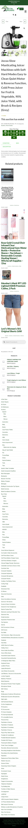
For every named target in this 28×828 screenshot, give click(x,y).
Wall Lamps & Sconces (7, 804)
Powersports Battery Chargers (9, 743)
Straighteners (4, 778)
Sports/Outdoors (6, 460)
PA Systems (4, 707)
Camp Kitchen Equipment (7, 550)
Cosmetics (5, 432)
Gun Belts (3, 632)
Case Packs (5, 514)
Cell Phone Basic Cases (7, 555)
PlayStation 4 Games (6, 722)
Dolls (2, 596)
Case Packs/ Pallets (7, 429)
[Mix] (17, 134)
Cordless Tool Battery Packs (8, 581)
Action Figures (4, 402)
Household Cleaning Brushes (8, 658)
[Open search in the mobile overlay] (14, 342)
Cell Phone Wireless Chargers (8, 560)
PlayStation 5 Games (6, 730)
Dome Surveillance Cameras (8, 599)
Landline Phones (5, 666)
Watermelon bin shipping (10, 447)
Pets (3, 534)
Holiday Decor (4, 648)
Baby (3, 424)
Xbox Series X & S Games (8, 814)
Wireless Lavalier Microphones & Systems (12, 807)
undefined (3, 794)
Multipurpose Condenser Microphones (11, 694)
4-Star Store (4, 399)
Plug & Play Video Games (7, 732)
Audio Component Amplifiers (8, 471)
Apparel (6, 335)
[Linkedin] (22, 131)
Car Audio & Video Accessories (9, 553)
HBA (3, 437)
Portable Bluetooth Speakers (8, 737)
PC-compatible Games (7, 717)
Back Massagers (5, 473)
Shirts (2, 768)
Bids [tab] (17, 143)
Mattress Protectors (6, 678)
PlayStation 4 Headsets (7, 725)
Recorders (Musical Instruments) (9, 748)
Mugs (2, 691)
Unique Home (4, 796)
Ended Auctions (15, 266)
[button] (24, 28)
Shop (21, 9)
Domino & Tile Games (6, 601)
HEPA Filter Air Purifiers (7, 645)
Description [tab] (7, 146)
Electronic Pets (5, 614)
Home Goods (9, 125)
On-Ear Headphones (6, 704)
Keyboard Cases (5, 663)
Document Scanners (6, 594)
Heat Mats (3, 642)
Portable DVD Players (6, 740)
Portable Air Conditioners (7, 735)
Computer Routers (6, 578)
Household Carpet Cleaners (8, 655)
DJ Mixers (3, 591)
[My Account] (15, 15)
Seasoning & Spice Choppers (8, 766)
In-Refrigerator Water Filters (8, 660)
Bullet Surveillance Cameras (8, 491)
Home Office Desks (6, 653)
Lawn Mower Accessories (7, 671)
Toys (3, 465)
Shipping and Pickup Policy (13, 823)
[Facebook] (5, 131)
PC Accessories (5, 709)
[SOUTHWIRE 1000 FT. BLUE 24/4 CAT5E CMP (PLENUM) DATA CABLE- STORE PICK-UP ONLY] (25, 21)
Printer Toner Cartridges (7, 745)
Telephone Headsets (6, 784)
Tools (3, 463)
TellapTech (12, 822)
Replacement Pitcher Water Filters (10, 758)
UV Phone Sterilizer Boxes (8, 802)
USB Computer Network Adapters (9, 799)
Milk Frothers (4, 689)
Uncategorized (5, 791)
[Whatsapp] (22, 134)
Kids (5, 414)
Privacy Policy (18, 822)
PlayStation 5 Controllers (7, 727)
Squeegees (4, 773)
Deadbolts (3, 586)
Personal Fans (4, 719)
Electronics (16, 205)
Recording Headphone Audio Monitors (10, 750)
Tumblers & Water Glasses (8, 789)
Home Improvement (7, 442)
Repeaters (3, 755)
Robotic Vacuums (5, 761)
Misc (20, 266)
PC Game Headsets (6, 712)
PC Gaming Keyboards (7, 714)
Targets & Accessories (7, 781)
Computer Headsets (6, 571)
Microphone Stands (6, 686)
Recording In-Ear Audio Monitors (9, 753)
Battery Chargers (5, 481)
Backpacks (4, 476)
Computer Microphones (7, 576)
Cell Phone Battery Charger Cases (10, 558)
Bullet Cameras (5, 489)
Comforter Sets (5, 568)
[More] (14, 137)
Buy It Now (4, 494)
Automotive (5, 422)
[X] (11, 131)
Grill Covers (4, 630)
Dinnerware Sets (5, 589)
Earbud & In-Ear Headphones (8, 607)
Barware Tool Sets (5, 478)
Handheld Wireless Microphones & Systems (12, 637)
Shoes (4, 458)
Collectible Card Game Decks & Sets (10, 565)
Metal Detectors (5, 681)
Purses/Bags (5, 455)
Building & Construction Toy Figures (10, 486)
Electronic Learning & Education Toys (10, 612)
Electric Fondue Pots (6, 609)
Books (4, 427)
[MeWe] (11, 134)
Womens (6, 503)
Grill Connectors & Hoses (7, 627)
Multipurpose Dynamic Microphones (10, 696)
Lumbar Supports (5, 676)
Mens (5, 416)
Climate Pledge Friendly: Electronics (10, 563)
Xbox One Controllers (6, 809)
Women (22, 335)
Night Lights (4, 699)
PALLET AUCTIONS (7, 450)
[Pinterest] (5, 134)
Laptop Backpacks (6, 668)
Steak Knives (4, 776)
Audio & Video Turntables (7, 468)
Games (3, 624)
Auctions (3, 125)
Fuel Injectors (4, 622)
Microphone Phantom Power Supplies (10, 684)
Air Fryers (3, 404)
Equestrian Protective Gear (8, 619)
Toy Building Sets (5, 786)
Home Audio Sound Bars (7, 650)
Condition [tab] (6, 143)
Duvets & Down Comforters (8, 604)
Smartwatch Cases (6, 771)
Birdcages (3, 483)
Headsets (3, 640)
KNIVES (4, 529)
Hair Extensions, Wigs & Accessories (10, 635)
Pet (3, 452)
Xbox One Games (5, 812)
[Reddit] (17, 131)
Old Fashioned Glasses (7, 701)
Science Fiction (5, 763)
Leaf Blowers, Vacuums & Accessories (11, 673)
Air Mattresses (5, 407)
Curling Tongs (4, 583)
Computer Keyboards (6, 573)
